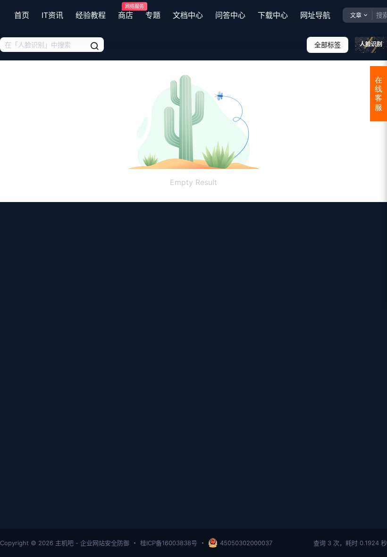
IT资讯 (52, 15)
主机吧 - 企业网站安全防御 (91, 543)
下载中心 (273, 15)
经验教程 (91, 15)
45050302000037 (246, 543)
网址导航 (315, 15)
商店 (125, 11)
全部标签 (327, 45)
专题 (152, 15)
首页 (21, 15)
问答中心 (230, 15)
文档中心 (188, 15)
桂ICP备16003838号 (168, 543)
